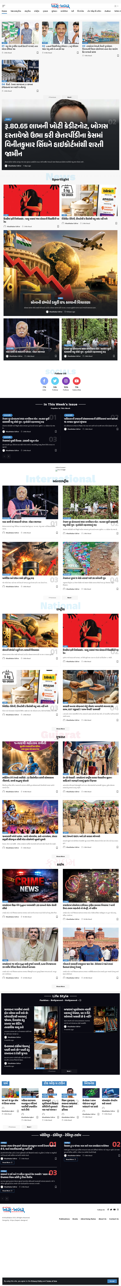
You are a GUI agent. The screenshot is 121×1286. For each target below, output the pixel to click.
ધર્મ (3, 1097)
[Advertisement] (60, 1254)
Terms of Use (51, 1281)
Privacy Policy (37, 1281)
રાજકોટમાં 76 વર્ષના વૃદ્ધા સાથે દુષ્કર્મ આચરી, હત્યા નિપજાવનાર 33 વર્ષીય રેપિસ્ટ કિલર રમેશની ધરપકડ (29, 965)
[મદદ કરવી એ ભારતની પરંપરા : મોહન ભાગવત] (31, 339)
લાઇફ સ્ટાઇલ (40, 1042)
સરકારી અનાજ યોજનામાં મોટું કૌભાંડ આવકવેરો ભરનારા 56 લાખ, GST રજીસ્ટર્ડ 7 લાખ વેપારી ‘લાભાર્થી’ (88, 708)
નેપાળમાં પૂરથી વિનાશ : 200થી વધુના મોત (20, 441)
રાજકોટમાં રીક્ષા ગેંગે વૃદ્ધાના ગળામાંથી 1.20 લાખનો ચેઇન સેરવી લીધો (29, 907)
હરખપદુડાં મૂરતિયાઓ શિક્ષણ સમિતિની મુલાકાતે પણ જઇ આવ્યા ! (50, 1105)
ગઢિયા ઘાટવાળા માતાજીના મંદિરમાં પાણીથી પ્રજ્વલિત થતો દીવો (29, 1105)
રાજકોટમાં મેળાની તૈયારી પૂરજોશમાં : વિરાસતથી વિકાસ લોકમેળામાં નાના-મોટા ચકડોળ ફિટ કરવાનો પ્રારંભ (100, 49)
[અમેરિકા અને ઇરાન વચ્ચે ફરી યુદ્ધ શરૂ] (30, 558)
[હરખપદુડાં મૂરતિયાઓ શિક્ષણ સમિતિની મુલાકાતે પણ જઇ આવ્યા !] (50, 1093)
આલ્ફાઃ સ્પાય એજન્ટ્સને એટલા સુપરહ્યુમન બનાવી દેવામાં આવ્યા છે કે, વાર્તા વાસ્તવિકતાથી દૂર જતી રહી (28, 1147)
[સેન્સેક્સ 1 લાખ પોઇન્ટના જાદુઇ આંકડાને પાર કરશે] (91, 1093)
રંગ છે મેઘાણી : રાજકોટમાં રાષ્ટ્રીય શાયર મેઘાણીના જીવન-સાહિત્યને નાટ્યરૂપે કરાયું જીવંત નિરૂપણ (87, 779)
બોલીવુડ (3, 1143)
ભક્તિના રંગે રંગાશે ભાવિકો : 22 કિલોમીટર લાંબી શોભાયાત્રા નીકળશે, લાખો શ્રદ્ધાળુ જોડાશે (28, 779)
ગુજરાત (4, 43)
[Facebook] (44, 384)
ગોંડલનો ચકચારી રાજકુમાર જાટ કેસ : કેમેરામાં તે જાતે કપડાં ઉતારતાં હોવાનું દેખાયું (88, 965)
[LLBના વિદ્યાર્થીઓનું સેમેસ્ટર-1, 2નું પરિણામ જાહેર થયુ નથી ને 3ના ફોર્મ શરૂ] (60, 33)
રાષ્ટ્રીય (4, 81)
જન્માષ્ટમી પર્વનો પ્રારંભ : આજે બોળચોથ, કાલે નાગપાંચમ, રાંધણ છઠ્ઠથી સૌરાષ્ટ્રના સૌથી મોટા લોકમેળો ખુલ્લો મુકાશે (29, 838)
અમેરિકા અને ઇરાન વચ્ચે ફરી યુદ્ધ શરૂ (18, 578)
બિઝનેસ (85, 1097)
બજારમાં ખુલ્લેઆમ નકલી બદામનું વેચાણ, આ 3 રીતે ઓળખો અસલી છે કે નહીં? (77, 1013)
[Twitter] (55, 384)
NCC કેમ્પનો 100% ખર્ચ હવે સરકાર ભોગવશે (81, 836)
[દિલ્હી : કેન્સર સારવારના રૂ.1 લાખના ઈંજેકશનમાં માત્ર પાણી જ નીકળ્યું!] (20, 71)
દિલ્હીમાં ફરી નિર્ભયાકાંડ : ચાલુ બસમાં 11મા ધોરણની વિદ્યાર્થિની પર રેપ (31, 220)
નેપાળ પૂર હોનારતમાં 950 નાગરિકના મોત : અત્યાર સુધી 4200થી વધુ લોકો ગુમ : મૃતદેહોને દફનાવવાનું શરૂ (87, 350)
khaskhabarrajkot (8, 1111)
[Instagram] (66, 384)
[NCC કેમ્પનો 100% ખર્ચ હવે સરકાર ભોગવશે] (91, 817)
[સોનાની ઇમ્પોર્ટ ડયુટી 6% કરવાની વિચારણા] (60, 273)
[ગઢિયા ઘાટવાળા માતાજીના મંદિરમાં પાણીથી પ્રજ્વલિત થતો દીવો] (30, 1093)
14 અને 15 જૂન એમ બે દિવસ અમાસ (10, 1102)
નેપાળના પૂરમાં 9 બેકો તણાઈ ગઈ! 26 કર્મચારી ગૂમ (84, 578)
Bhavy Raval (26, 1097)
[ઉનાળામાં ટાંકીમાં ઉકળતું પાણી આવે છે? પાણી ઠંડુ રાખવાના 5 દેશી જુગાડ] (46, 1056)
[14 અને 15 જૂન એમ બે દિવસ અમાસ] (10, 1093)
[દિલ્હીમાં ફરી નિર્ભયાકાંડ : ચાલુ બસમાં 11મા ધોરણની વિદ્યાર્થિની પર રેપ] (31, 200)
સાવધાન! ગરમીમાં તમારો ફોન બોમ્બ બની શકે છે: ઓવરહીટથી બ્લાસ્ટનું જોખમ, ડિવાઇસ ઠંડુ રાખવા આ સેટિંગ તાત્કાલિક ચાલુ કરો (16, 1019)
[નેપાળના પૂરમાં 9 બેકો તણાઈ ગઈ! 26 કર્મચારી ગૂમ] (91, 558)
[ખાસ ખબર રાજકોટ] (60, 6)
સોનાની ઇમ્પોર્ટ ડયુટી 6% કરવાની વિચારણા (60, 303)
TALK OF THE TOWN (49, 1094)
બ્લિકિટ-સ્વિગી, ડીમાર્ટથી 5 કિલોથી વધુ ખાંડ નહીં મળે (85, 219)
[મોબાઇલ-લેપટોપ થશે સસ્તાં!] (110, 1093)
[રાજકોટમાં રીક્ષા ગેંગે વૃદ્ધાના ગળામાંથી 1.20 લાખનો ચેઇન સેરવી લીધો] (30, 886)
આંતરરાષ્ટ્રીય (10, 348)
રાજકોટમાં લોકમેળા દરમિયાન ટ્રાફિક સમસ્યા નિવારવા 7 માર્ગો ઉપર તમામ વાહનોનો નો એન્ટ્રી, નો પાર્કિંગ (89, 907)
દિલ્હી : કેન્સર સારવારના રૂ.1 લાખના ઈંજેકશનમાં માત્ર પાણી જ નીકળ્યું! (17, 86)
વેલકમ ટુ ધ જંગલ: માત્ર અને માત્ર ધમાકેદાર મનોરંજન (86, 1146)
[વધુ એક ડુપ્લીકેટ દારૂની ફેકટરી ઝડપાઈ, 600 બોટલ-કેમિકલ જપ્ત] (20, 33)
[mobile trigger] (4, 6)
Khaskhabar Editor (14, 166)
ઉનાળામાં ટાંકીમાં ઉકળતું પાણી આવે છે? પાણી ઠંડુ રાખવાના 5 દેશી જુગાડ (17, 1050)
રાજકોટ (45, 43)
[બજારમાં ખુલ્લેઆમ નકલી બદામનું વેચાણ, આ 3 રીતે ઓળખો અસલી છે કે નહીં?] (105, 1019)
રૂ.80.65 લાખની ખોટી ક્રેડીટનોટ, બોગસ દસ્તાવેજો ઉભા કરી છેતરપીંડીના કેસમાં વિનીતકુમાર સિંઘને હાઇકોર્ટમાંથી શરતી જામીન (56, 140)
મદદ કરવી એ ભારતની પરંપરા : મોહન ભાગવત (25, 352)
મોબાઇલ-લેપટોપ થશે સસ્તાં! (109, 1102)
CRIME (5, 901)
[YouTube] (114, 1209)
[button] (5, 99)
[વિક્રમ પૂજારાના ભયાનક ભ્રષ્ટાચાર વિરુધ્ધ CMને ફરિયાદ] (70, 1093)
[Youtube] (77, 384)
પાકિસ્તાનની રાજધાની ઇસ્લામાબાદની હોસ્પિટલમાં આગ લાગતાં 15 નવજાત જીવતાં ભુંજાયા (91, 420)
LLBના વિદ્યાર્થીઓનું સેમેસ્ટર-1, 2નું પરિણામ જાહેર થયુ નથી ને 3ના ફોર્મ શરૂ (60, 48)
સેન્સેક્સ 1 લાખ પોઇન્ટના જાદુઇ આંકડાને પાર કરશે (90, 1104)
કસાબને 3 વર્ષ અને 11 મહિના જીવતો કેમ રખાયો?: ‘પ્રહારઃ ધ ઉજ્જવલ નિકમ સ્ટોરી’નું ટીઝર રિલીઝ (25, 1176)
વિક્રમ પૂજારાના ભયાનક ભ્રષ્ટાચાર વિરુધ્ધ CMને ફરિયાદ (69, 1105)
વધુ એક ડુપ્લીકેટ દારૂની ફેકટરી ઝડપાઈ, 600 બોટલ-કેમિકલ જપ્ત (20, 48)
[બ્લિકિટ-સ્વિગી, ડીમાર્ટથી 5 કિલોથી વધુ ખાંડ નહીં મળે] (89, 200)
